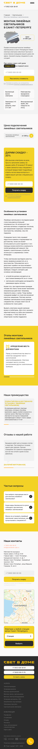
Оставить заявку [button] (19, 677)
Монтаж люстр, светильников (13, 694)
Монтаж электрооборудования (14, 696)
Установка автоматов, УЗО (12, 699)
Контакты (7, 722)
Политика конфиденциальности (14, 743)
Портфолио (7, 715)
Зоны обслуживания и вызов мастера (10, 726)
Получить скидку (19, 190)
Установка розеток (10, 689)
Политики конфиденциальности (23, 84)
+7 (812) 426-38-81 (11, 7)
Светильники (17, 15)
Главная (7, 15)
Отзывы (6, 720)
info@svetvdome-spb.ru (11, 547)
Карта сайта (8, 729)
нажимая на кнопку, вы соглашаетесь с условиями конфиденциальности (17, 584)
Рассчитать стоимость (19, 79)
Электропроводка (10, 686)
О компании (8, 717)
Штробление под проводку (12, 701)
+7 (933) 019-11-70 (19, 672)
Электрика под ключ (10, 704)
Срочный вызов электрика (12, 707)
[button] (19, 136)
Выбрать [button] (19, 643)
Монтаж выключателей (11, 691)
